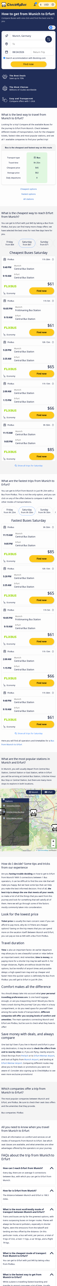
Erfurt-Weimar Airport (44, 1055)
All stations (28, 199)
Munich (34, 792)
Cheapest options (28, 189)
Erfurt (49, 792)
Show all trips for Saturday (29, 465)
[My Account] (34, 4)
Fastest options (28, 194)
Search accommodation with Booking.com (26, 58)
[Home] (16, 4)
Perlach (24, 1055)
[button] (33, 813)
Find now (42, 290)
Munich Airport (31, 1059)
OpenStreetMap (43, 850)
